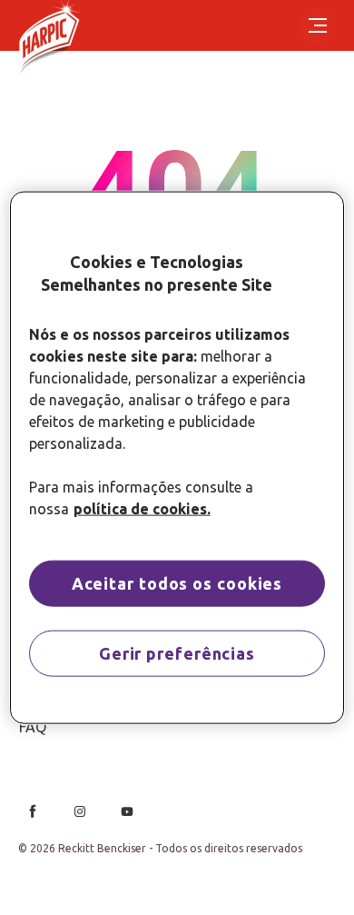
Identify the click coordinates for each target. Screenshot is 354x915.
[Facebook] (32, 811)
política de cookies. (142, 509)
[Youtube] (127, 811)
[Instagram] (79, 811)
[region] (177, 457)
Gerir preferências (177, 653)
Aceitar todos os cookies (177, 583)
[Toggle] (318, 25)
